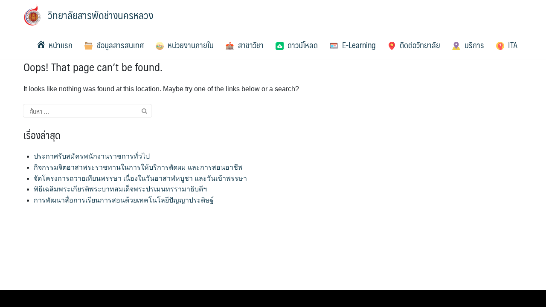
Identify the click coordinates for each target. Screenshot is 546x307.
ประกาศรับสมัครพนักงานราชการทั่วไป (92, 156)
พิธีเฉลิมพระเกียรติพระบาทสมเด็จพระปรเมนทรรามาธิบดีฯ (120, 189)
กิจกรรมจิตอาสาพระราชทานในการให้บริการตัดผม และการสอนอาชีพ (138, 167)
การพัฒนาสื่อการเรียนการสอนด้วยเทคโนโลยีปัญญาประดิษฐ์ (124, 200)
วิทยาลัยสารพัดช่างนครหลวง (100, 14)
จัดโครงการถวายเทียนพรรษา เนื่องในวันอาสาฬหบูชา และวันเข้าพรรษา (140, 178)
